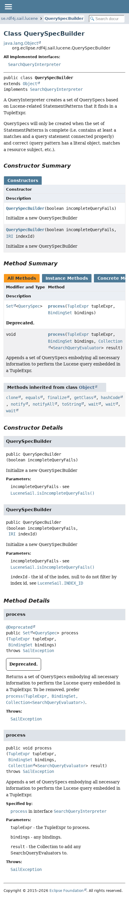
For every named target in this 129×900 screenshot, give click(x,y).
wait (93, 404)
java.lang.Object (21, 43)
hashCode (110, 397)
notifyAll (43, 404)
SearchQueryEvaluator (77, 347)
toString (71, 404)
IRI (9, 236)
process (56, 306)
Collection (20, 765)
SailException (38, 650)
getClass (83, 397)
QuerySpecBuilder (64, 18)
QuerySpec (29, 306)
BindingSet (60, 312)
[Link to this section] (75, 165)
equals (33, 397)
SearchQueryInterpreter (34, 64)
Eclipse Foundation (67, 891)
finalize (57, 397)
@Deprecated (19, 627)
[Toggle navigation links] (8, 6)
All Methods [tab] (22, 278)
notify (18, 404)
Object (30, 83)
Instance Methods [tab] (67, 278)
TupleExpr (78, 306)
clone (12, 397)
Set (9, 306)
